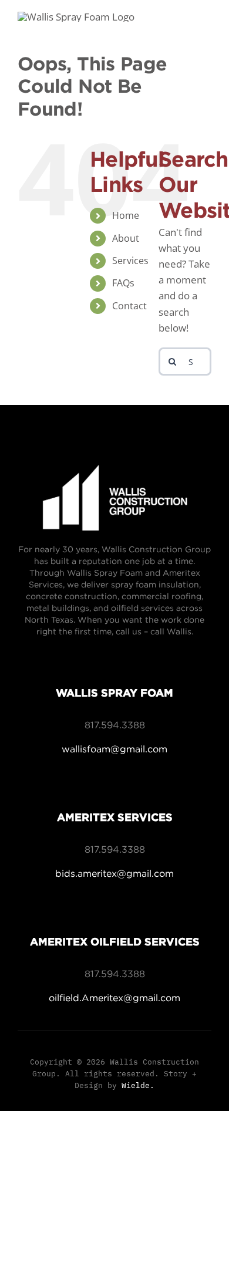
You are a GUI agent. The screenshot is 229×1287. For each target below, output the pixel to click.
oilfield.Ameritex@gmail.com (114, 997)
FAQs (123, 282)
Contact (129, 305)
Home (125, 215)
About (125, 238)
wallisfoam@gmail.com (114, 749)
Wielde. (138, 1085)
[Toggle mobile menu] (205, 29)
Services (130, 260)
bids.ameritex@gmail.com (114, 873)
